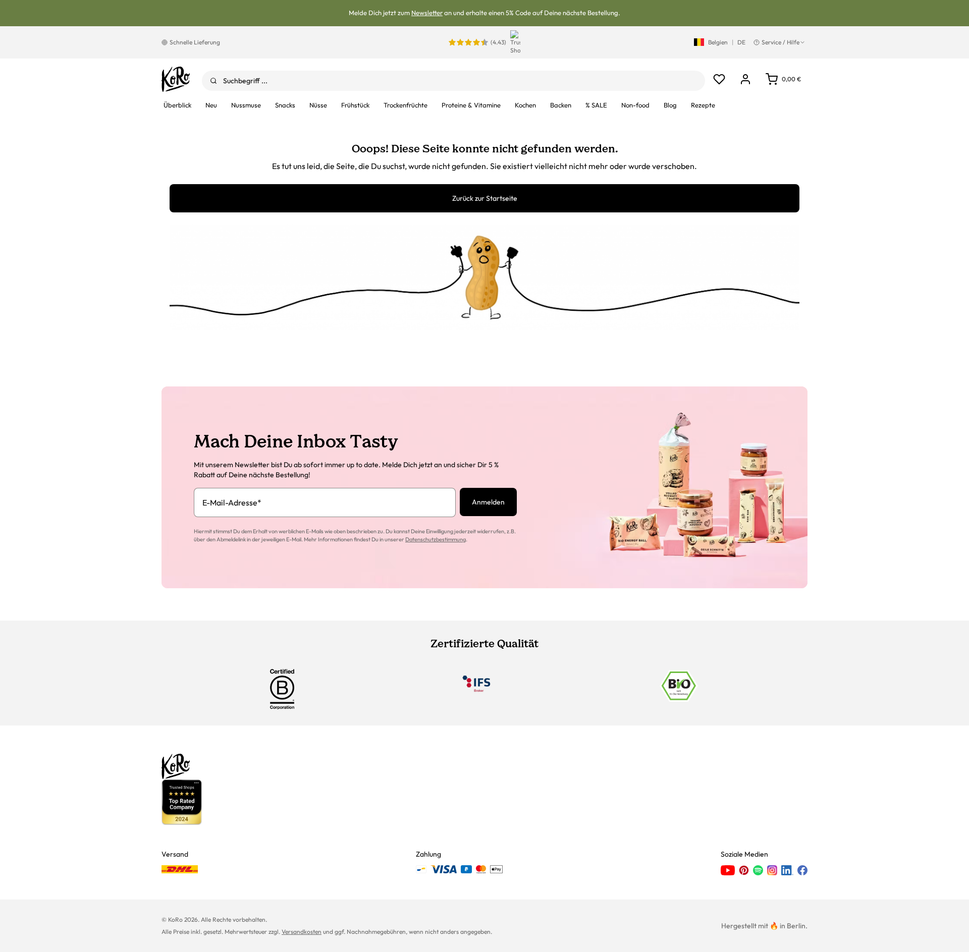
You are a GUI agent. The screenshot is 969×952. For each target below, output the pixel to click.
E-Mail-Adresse (231, 502)
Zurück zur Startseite (484, 198)
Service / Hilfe (780, 42)
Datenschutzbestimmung (435, 539)
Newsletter (427, 13)
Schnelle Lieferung (195, 42)
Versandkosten (301, 931)
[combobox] (453, 81)
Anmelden (488, 502)
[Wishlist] (719, 79)
